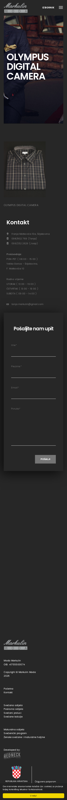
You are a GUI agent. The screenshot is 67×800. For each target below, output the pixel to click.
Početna (8, 689)
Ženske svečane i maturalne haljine (24, 737)
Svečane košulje (13, 717)
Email (15, 387)
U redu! (33, 795)
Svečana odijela (13, 705)
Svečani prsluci (12, 713)
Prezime (16, 366)
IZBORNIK (48, 7)
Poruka (15, 408)
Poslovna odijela (13, 709)
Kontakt (8, 692)
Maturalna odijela (14, 729)
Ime (14, 345)
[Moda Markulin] (16, 8)
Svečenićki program (15, 733)
